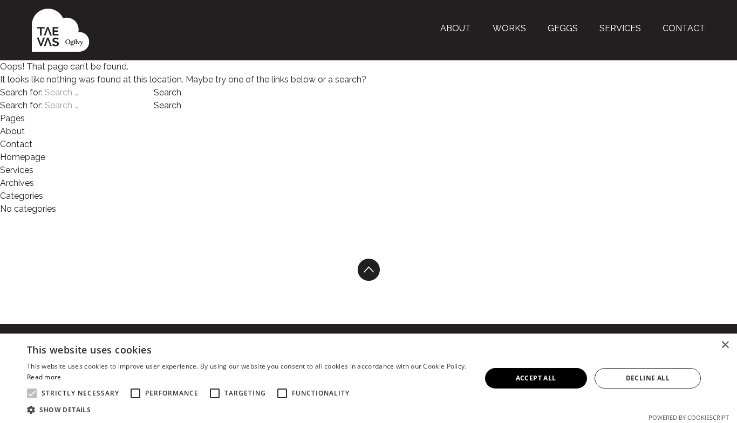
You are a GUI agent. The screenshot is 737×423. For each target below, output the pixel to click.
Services (620, 28)
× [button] (725, 345)
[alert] (368, 378)
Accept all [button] (536, 378)
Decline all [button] (648, 378)
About (455, 28)
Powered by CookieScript (689, 417)
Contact (684, 28)
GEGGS (563, 28)
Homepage (22, 157)
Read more (44, 377)
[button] (247, 409)
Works (509, 28)
